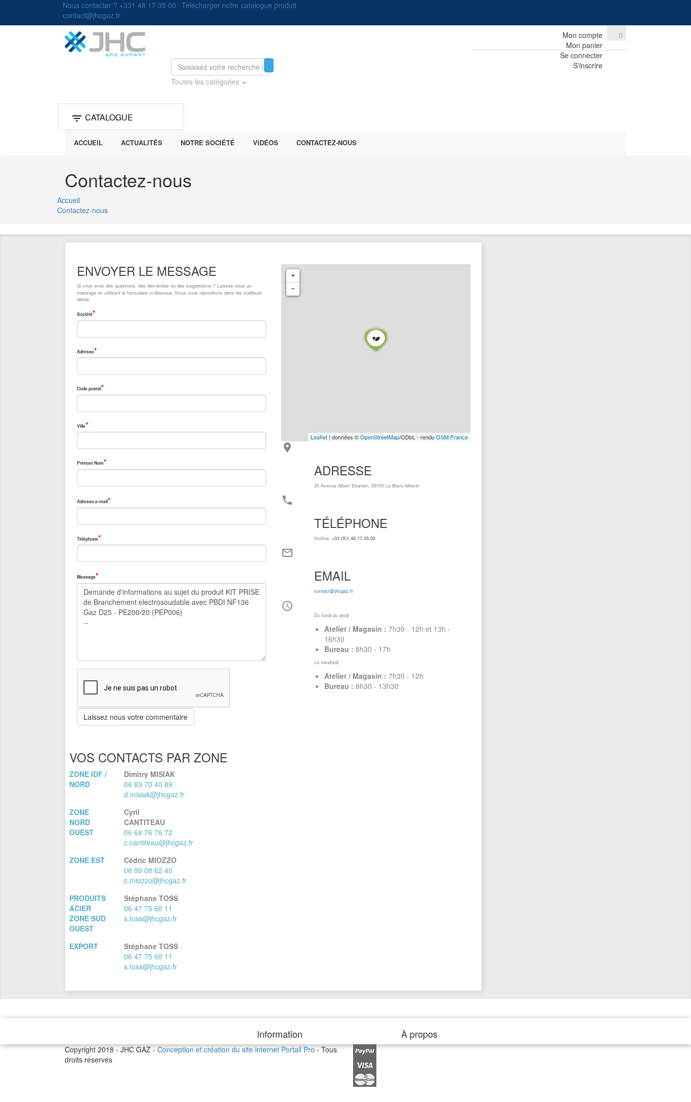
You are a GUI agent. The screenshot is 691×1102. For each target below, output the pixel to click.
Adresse (85, 351)
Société (85, 314)
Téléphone (87, 539)
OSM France (452, 437)
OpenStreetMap (379, 437)
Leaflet (319, 437)
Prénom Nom (90, 463)
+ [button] (293, 275)
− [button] (293, 288)
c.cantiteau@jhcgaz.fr (158, 842)
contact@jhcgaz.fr (333, 590)
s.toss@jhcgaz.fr (150, 918)
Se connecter (581, 55)
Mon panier (584, 45)
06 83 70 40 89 (148, 784)
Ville (81, 426)
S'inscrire (587, 65)
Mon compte (582, 35)
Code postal (89, 388)
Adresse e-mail (92, 501)
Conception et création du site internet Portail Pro (236, 1049)
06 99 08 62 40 (148, 870)
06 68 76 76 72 (148, 832)
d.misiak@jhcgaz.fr (154, 794)
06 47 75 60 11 (148, 908)
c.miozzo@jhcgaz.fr (155, 880)
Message (86, 577)
